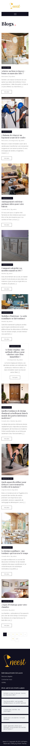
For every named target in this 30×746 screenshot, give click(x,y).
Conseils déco (6, 209)
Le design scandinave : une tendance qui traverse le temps (15, 552)
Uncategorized (13, 140)
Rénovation (5, 76)
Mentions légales (7, 676)
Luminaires (5, 610)
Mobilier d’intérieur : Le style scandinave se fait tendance (14, 317)
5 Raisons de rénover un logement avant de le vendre (14, 136)
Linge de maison (6, 490)
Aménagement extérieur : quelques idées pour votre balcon (13, 204)
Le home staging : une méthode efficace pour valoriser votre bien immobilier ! (15, 353)
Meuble (4, 273)
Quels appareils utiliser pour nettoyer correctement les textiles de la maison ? (14, 484)
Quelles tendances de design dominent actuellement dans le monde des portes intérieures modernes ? (15, 414)
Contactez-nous (7, 679)
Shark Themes (22, 743)
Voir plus (6, 92)
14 (13, 639)
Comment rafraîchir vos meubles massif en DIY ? (12, 269)
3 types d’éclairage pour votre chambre (14, 606)
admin (13, 76)
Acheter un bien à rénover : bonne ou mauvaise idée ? (13, 72)
